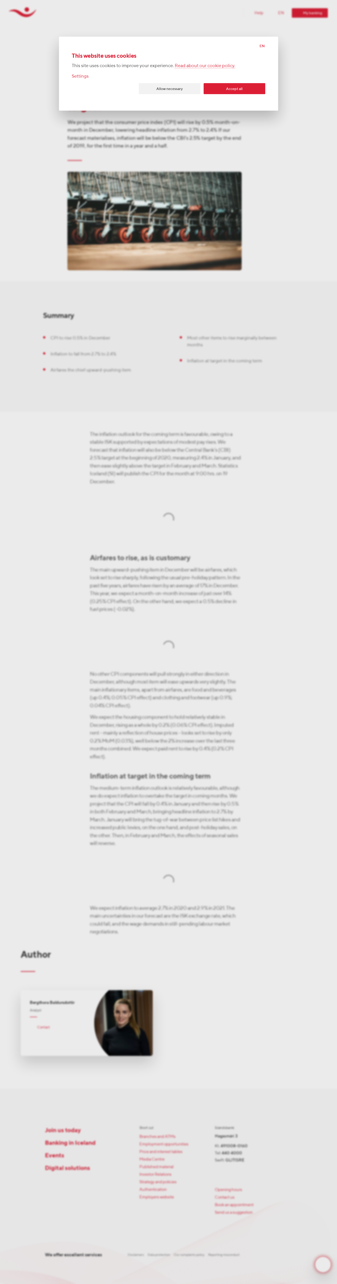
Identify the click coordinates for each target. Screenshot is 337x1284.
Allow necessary (169, 89)
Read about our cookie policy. (205, 65)
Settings (80, 76)
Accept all (234, 89)
